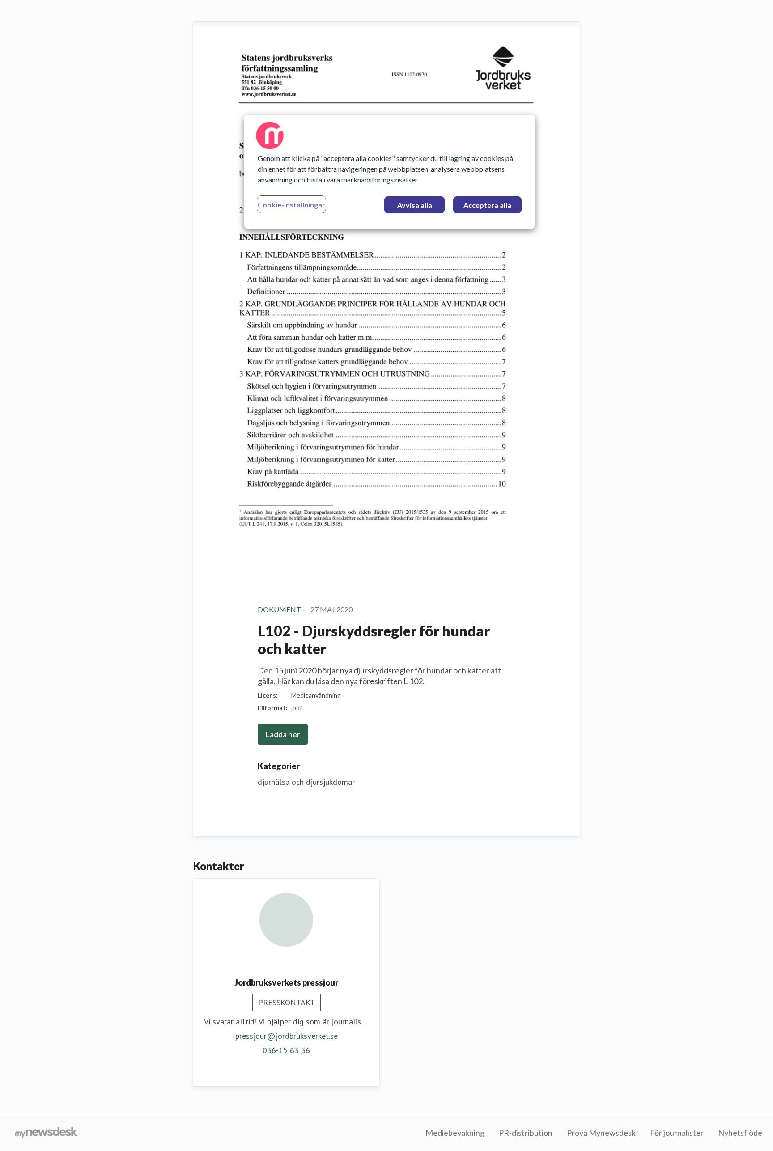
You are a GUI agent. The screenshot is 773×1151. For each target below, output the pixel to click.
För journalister (677, 1133)
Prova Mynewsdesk (601, 1133)
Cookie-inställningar (291, 204)
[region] (389, 172)
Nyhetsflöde (740, 1133)
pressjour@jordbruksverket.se (286, 1036)
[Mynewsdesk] (46, 1133)
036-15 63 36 (286, 1050)
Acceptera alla (487, 205)
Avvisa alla (414, 205)
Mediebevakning (454, 1133)
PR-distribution (525, 1133)
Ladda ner (282, 734)
